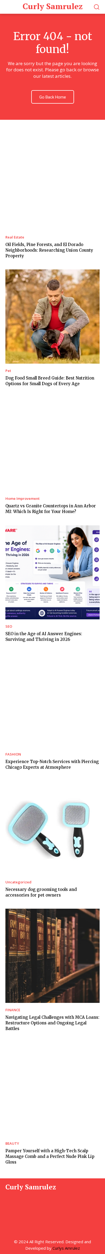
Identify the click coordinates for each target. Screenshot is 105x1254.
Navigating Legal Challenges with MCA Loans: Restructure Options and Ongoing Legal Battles (52, 1023)
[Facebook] (10, 1208)
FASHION (13, 754)
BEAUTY (12, 1143)
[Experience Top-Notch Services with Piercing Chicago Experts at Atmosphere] (52, 700)
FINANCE (12, 1010)
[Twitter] (35, 1208)
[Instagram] (22, 1208)
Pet (8, 371)
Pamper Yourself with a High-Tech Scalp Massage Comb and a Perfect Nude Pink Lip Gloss (49, 1156)
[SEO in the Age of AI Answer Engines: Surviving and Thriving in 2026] (52, 572)
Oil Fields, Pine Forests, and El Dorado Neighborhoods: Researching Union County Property (49, 250)
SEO (8, 626)
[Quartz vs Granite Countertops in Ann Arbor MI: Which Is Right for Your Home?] (52, 444)
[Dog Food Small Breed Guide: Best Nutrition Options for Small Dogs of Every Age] (52, 316)
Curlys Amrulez (66, 1248)
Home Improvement (22, 498)
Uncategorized (18, 882)
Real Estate (14, 237)
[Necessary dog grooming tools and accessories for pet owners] (52, 828)
